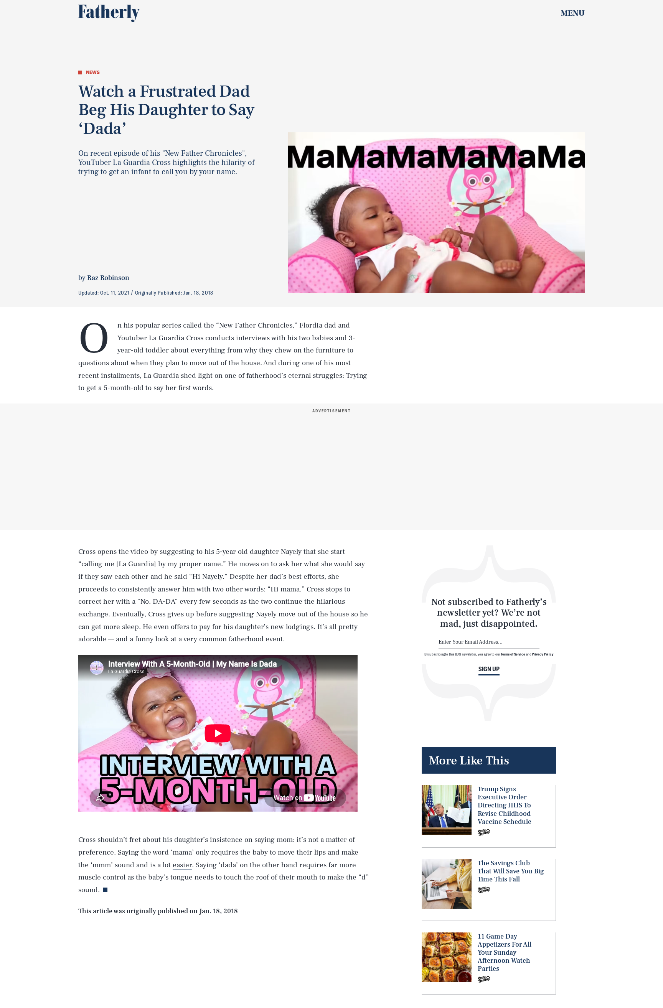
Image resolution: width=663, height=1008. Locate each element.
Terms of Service (513, 654)
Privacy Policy (543, 654)
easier (182, 865)
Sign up (489, 669)
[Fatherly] (109, 13)
